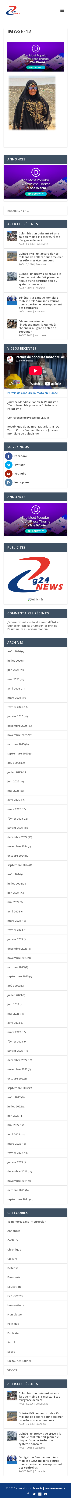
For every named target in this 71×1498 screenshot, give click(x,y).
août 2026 (14, 651)
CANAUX (12, 1240)
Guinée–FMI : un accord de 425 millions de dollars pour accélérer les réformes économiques (41, 257)
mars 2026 (14, 698)
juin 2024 (13, 893)
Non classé (40, 335)
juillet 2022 (14, 1106)
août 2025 (14, 762)
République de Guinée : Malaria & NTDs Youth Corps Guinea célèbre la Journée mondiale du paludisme (33, 430)
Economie (41, 264)
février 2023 (15, 1041)
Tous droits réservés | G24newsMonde (40, 1488)
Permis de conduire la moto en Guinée (32, 393)
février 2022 (15, 1153)
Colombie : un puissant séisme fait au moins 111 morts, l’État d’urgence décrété (39, 237)
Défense (12, 1268)
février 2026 (15, 707)
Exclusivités (42, 244)
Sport (11, 1351)
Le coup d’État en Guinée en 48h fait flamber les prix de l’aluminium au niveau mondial (33, 625)
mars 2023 (14, 1032)
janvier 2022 (15, 1162)
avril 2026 (13, 688)
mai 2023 (13, 1013)
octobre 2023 (16, 967)
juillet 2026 (14, 660)
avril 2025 (13, 800)
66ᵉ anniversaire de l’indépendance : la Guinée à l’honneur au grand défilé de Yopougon (37, 326)
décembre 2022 (17, 1060)
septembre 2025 (18, 753)
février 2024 (15, 930)
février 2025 (15, 818)
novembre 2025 (17, 735)
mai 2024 (13, 902)
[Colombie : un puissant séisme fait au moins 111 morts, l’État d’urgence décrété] (12, 236)
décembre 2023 (17, 948)
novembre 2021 (17, 1181)
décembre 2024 (17, 837)
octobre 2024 (16, 855)
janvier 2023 (15, 1051)
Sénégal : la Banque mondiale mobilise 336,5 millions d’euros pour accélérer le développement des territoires (40, 303)
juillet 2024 (14, 883)
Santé (11, 1342)
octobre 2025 (16, 744)
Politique (13, 1323)
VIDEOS (12, 1370)
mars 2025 (14, 809)
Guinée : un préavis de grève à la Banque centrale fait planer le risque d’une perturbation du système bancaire (40, 279)
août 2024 (14, 874)
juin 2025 (13, 781)
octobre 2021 (16, 1190)
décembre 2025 (17, 725)
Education (14, 1286)
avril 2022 (13, 1134)
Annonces (13, 1231)
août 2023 (14, 985)
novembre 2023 (17, 958)
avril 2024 (13, 911)
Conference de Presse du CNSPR (28, 417)
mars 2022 (14, 1143)
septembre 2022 (18, 1088)
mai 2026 (13, 679)
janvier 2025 (15, 828)
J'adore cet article (19, 622)
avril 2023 (13, 1023)
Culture (12, 1259)
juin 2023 (13, 1004)
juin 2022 (13, 1115)
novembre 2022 (17, 1069)
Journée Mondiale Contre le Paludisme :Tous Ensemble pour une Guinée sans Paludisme (32, 405)
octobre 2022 (16, 1078)
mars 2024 (14, 920)
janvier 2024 (15, 939)
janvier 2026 (15, 716)
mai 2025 (13, 790)
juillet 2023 (14, 995)
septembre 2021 (18, 1199)
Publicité (13, 1333)
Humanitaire (15, 1305)
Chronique (14, 1249)
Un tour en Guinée (19, 1361)
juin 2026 (13, 670)
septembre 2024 (18, 865)
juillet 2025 (14, 772)
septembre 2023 (18, 976)
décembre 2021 (17, 1171)
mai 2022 (13, 1125)
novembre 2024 (17, 846)
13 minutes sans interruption (26, 1221)
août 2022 (14, 1097)
